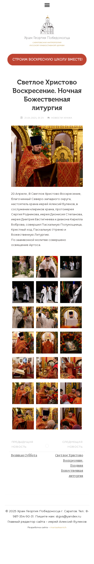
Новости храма (61, 118)
